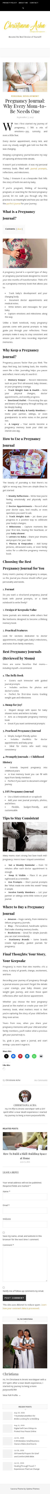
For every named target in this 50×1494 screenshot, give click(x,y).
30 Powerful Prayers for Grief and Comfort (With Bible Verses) (26, 1455)
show (19, 229)
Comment (8, 1245)
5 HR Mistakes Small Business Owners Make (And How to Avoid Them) (26, 1443)
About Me (23, 3)
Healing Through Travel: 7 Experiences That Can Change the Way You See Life (26, 1468)
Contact (34, 3)
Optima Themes (33, 1489)
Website (7, 1218)
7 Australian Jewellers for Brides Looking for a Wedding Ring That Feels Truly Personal (26, 1417)
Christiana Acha (13, 1080)
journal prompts (39, 168)
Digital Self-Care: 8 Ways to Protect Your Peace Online (25, 1430)
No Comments (40, 1080)
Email (6, 1205)
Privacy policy (10, 3)
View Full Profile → (12, 1395)
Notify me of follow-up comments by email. (23, 1291)
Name (6, 1191)
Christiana (10, 1374)
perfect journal (14, 203)
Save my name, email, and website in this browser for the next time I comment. (22, 1238)
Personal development (25, 96)
